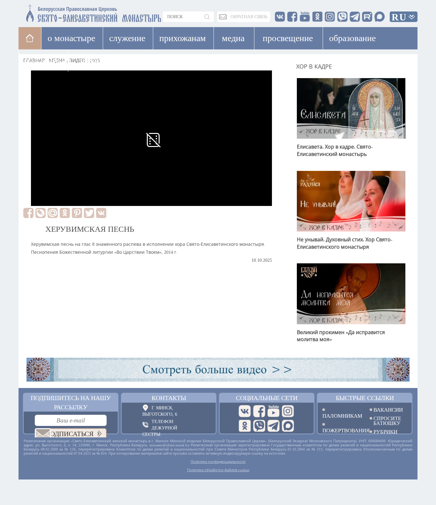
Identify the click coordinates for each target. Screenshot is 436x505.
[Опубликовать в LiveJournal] (40, 213)
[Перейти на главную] (56, 12)
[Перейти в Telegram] (273, 426)
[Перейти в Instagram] (288, 411)
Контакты (169, 397)
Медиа (233, 38)
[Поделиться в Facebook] (28, 213)
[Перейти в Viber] (259, 426)
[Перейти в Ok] (245, 426)
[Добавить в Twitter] (89, 213)
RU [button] (399, 17)
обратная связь (248, 16)
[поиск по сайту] (207, 16)
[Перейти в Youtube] (273, 411)
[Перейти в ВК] (245, 411)
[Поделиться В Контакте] (101, 213)
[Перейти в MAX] (288, 426)
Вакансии (388, 409)
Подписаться (69, 434)
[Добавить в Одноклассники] (65, 213)
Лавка (88, 60)
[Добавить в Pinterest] (77, 213)
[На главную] (30, 38)
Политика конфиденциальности (218, 462)
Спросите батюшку (387, 421)
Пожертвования (341, 430)
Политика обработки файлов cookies (218, 470)
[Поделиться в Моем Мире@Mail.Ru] (53, 213)
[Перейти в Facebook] (259, 411)
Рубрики (385, 431)
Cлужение (127, 38)
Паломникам (341, 415)
